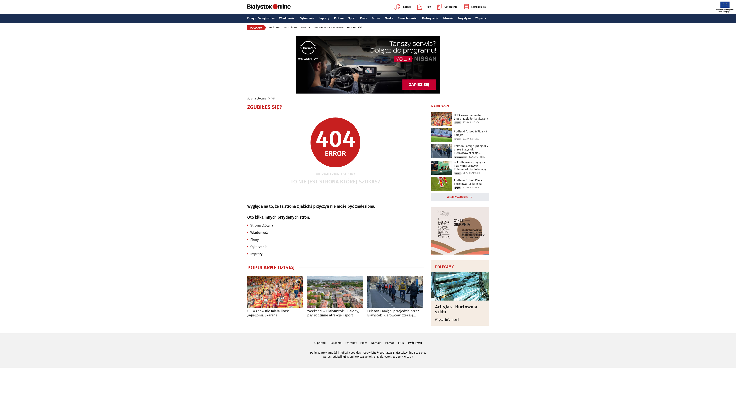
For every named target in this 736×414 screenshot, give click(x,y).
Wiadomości (287, 18)
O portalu (320, 343)
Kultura (339, 18)
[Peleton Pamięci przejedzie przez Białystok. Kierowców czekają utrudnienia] (395, 292)
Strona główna (256, 98)
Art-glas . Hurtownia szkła (456, 309)
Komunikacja (478, 6)
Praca (363, 18)
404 (273, 98)
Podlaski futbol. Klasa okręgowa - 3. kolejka (468, 182)
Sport (352, 18)
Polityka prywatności (323, 352)
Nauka (389, 18)
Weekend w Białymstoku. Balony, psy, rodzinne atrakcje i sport (333, 313)
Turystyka (464, 18)
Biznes (376, 18)
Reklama (336, 343)
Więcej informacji (447, 319)
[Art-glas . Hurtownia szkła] (460, 286)
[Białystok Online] (269, 7)
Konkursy (274, 27)
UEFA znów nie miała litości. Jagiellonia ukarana (269, 313)
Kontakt (376, 343)
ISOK (401, 343)
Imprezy (406, 6)
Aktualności (460, 157)
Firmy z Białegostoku (261, 18)
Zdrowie (448, 18)
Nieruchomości (407, 18)
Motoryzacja (430, 18)
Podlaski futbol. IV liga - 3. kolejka (471, 133)
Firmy (428, 6)
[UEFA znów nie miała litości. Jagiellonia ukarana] (275, 292)
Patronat (350, 343)
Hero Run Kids (355, 27)
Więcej (479, 18)
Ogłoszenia (450, 6)
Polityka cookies (350, 352)
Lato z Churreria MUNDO (296, 27)
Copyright (369, 352)
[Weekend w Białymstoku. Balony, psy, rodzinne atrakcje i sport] (335, 292)
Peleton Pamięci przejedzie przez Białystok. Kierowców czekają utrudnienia (393, 313)
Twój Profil (415, 343)
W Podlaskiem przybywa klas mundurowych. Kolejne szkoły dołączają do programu (470, 166)
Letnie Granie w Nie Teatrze (328, 27)
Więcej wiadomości (457, 197)
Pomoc (389, 343)
